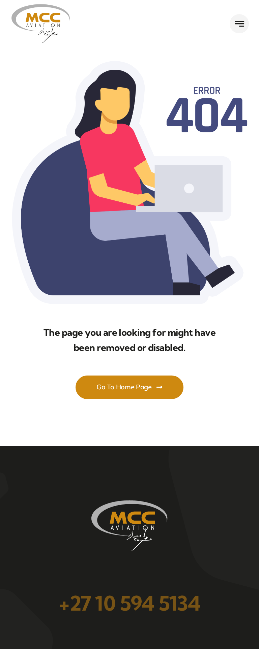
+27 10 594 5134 (129, 603)
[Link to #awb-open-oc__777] (239, 23)
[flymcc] (40, 6)
